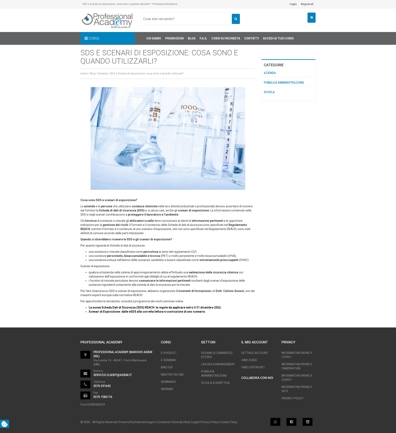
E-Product (169, 353)
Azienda (103, 73)
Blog (192, 38)
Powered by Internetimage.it (137, 422)
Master (167, 367)
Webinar (167, 389)
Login (293, 4)
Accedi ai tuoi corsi (278, 38)
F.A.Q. (203, 38)
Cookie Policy (228, 422)
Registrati (307, 4)
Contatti (251, 38)
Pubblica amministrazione (284, 82)
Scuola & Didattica (215, 382)
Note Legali (191, 422)
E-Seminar (168, 360)
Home (84, 73)
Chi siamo (153, 38)
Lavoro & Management (218, 364)
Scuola (269, 92)
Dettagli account (254, 353)
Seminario (168, 381)
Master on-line (172, 374)
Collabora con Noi (257, 378)
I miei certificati (252, 367)
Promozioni (174, 38)
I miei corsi (249, 360)
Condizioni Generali (170, 422)
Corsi (94, 38)
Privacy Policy (293, 398)
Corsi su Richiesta (225, 38)
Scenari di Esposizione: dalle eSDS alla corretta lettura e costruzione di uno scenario (147, 311)
